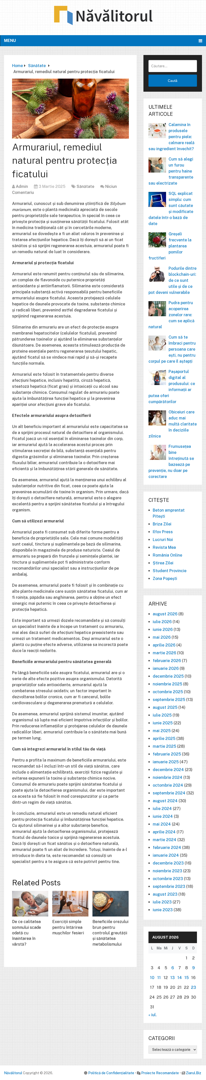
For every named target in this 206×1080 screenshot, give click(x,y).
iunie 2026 (163, 629)
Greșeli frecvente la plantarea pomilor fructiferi (169, 246)
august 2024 (165, 800)
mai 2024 (162, 824)
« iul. (152, 1014)
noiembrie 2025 (167, 684)
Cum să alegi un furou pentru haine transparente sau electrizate (170, 171)
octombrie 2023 (168, 878)
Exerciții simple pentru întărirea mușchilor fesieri (68, 927)
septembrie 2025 (169, 699)
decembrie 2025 (168, 676)
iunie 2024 (163, 816)
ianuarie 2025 (166, 762)
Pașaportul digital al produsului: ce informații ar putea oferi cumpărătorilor (171, 386)
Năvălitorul (13, 1073)
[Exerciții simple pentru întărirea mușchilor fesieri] (70, 903)
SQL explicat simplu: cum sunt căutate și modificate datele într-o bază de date (170, 208)
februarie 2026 (167, 660)
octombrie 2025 (168, 691)
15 (186, 977)
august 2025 (165, 707)
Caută (172, 81)
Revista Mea (164, 547)
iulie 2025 (162, 715)
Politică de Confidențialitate (111, 1073)
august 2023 (165, 894)
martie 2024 (164, 839)
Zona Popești (165, 578)
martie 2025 (164, 746)
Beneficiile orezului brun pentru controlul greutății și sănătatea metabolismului (110, 933)
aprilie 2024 (164, 832)
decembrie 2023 (168, 863)
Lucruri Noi (163, 539)
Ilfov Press (163, 531)
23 (193, 987)
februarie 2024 (167, 847)
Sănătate (85, 186)
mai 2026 (162, 637)
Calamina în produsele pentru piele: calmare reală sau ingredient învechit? (171, 136)
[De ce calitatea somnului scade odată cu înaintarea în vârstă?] (30, 903)
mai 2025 (162, 730)
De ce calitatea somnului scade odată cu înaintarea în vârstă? (26, 933)
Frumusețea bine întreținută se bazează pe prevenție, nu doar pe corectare (171, 461)
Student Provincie (169, 570)
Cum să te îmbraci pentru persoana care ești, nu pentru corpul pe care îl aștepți (172, 349)
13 (172, 977)
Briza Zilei (162, 524)
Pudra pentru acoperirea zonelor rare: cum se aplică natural (171, 314)
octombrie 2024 (168, 785)
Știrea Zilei (163, 563)
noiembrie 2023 (167, 871)
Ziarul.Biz (193, 1073)
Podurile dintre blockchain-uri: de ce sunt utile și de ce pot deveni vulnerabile (172, 280)
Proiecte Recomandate (160, 1073)
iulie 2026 (162, 621)
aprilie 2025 (164, 738)
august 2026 (165, 614)
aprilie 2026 (164, 645)
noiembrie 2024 (167, 777)
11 (159, 977)
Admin (22, 186)
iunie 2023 (163, 909)
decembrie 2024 (168, 769)
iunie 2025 (163, 723)
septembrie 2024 (169, 793)
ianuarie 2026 (166, 668)
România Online (167, 555)
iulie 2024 (162, 808)
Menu (10, 40)
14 (179, 977)
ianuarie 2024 (166, 855)
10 (152, 977)
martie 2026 (164, 653)
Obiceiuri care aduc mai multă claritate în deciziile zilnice (172, 424)
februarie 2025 (167, 754)
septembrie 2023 (169, 886)
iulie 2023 (162, 902)
